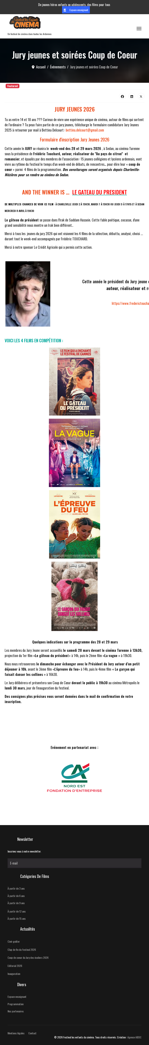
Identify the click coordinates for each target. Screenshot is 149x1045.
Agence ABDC (134, 1037)
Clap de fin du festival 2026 (22, 949)
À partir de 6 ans (16, 896)
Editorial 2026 (15, 966)
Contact (32, 1033)
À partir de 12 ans (17, 911)
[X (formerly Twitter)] (141, 96)
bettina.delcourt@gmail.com (85, 129)
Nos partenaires (16, 1011)
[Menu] (139, 28)
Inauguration (14, 974)
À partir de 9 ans (16, 903)
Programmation (15, 1004)
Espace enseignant (78, 10)
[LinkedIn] (131, 96)
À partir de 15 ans (17, 918)
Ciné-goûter (14, 941)
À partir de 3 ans (16, 888)
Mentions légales (16, 1033)
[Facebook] (122, 96)
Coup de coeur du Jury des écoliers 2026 (28, 957)
